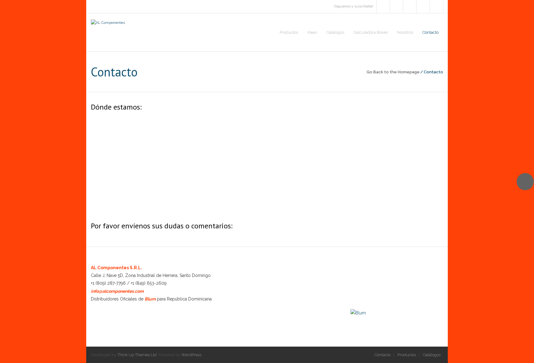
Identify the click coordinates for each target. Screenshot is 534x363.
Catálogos (432, 354)
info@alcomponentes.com (117, 291)
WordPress (191, 354)
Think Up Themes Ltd (137, 354)
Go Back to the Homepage (393, 72)
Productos (406, 354)
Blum (150, 298)
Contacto (383, 354)
